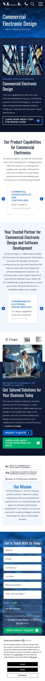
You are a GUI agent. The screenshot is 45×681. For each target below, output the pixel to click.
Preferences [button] (33, 657)
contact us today (13, 426)
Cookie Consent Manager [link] (12, 640)
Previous (3, 199)
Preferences (22, 675)
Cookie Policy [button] (18, 655)
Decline (22, 670)
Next (41, 199)
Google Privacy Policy (18, 619)
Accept (22, 664)
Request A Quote (15, 432)
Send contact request (20, 630)
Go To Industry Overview (17, 29)
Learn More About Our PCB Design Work (19, 120)
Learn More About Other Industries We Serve (18, 443)
